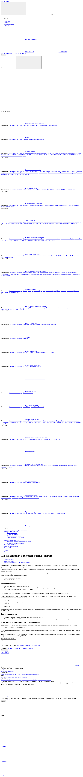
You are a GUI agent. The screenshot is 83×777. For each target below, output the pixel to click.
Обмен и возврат (21, 674)
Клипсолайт (63, 422)
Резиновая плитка (28, 352)
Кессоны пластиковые (54, 173)
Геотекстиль (26, 205)
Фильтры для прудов (66, 272)
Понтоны (12, 174)
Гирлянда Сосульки (54, 422)
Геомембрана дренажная (51, 205)
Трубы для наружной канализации (32, 222)
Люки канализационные (13, 240)
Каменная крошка (28, 393)
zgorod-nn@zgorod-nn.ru (7, 671)
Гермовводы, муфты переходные (63, 223)
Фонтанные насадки (54, 272)
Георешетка (33, 205)
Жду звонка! (4, 649)
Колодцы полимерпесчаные (49, 239)
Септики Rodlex (46, 255)
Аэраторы (74, 272)
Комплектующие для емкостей (23, 174)
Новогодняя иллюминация (14, 538)
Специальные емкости (7, 173)
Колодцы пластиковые (63, 239)
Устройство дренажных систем (15, 543)
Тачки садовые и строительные (30, 498)
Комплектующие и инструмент (46, 240)
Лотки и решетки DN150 (44, 189)
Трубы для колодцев (26, 223)
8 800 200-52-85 (63, 52)
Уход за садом (7, 547)
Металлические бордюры (17, 309)
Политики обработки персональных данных (28, 645)
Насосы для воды (21, 154)
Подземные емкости (64, 171)
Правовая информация (32, 674)
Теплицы (25, 338)
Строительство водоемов (14, 536)
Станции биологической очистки (32, 255)
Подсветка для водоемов (41, 274)
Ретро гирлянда (38, 421)
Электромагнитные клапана (65, 153)
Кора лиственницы (36, 366)
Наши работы (7, 21)
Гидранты (53, 154)
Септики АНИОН (56, 255)
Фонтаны (45, 272)
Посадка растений (12, 533)
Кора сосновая (27, 366)
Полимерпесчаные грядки (39, 307)
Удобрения (26, 324)
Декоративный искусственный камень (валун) (64, 465)
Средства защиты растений (48, 324)
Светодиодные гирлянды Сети (28, 422)
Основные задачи (9, 559)
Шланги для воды (72, 154)
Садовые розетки (53, 274)
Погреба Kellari (35, 482)
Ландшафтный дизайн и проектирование (15, 530)
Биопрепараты (76, 274)
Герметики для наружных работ (29, 240)
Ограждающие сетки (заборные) (48, 291)
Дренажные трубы (68, 222)
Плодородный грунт (34, 324)
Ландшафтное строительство (12, 531)
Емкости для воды (45, 154)
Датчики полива (11, 154)
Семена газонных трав (38, 139)
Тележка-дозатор (60, 513)
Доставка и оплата (6, 674)
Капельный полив (28, 153)
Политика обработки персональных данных (13, 680)
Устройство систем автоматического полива (19, 541)
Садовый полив (37, 153)
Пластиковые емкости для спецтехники (36, 173)
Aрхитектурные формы (10, 544)
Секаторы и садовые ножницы (65, 496)
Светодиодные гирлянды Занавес (10, 422)
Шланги (74, 223)
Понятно (3, 701)
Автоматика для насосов (33, 154)
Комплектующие (21, 156)
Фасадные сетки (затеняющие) (65, 291)
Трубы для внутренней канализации (52, 222)
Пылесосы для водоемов (64, 274)
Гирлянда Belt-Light (28, 421)
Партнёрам (7, 22)
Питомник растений (31, 39)
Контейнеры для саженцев (40, 496)
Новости (14, 677)
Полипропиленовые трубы (13, 223)
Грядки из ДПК (27, 307)
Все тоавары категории (15, 125)
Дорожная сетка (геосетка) (66, 205)
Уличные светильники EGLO (52, 439)
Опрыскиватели (52, 496)
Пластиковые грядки (52, 307)
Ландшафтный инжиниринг (12, 540)
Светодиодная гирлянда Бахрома (52, 421)
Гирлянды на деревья (43, 422)
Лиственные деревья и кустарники (32, 125)
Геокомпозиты (40, 205)
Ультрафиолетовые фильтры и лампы (23, 274)
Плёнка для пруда (28, 272)
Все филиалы (4, 669)
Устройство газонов (12, 534)
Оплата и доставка (9, 24)
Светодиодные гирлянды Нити (70, 421)
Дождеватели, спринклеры (49, 153)
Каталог (3, 55)
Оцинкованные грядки (64, 307)
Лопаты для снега (28, 496)
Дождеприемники (70, 189)
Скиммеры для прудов (7, 274)
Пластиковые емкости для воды (50, 171)
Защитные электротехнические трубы (43, 223)
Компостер (26, 465)
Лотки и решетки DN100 (30, 189)
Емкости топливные (76, 171)
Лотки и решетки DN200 (58, 189)
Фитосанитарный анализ (11, 546)
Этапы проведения (9, 561)
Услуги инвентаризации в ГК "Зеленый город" (17, 562)
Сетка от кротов (10, 206)
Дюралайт (70, 422)
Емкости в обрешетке (19, 173)
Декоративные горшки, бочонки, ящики (40, 465)
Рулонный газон (27, 139)
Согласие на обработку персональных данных (20, 648)
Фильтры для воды (61, 154)
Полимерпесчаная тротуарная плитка (43, 352)
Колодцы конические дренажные (32, 239)
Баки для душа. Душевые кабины (32, 171)
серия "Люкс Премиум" (37, 407)
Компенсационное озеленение (15, 537)
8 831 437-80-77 (29, 52)
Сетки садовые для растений (31, 291)
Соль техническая (28, 513)
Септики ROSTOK (66, 255)
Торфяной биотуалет (6, 467)
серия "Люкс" (26, 407)
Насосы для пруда (38, 272)
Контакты (6, 25)
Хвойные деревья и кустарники (51, 125)
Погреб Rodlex (27, 482)
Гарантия (13, 674)
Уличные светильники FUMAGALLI (33, 439)
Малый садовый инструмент (14, 498)
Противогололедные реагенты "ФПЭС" (44, 513)
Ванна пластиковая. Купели (68, 173)
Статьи (19, 677)
